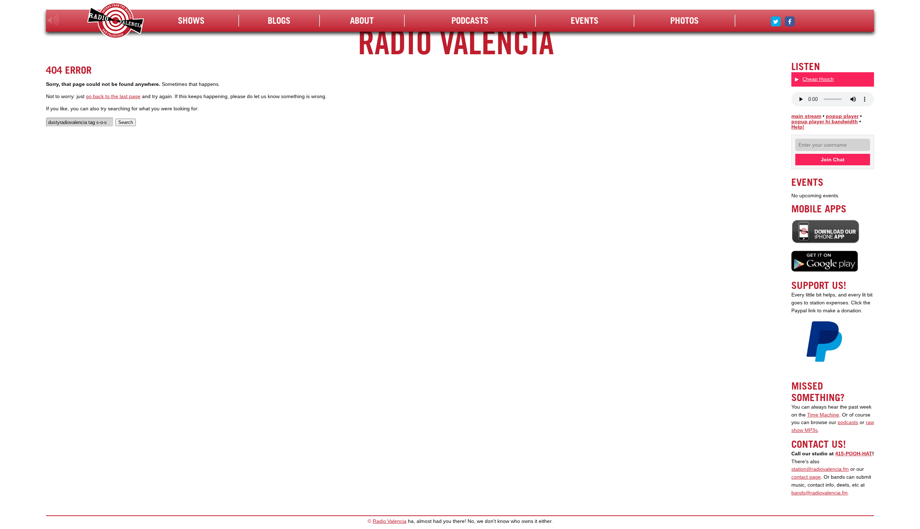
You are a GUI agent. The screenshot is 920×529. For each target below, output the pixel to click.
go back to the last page (113, 96)
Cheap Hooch (818, 79)
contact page (806, 477)
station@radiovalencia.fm (820, 469)
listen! (53, 20)
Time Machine (823, 415)
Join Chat (833, 159)
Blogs (279, 20)
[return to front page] (115, 21)
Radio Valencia (389, 521)
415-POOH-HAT (853, 453)
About (362, 20)
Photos (684, 20)
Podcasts (469, 20)
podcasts (848, 422)
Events (584, 20)
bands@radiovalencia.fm (819, 493)
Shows (191, 20)
